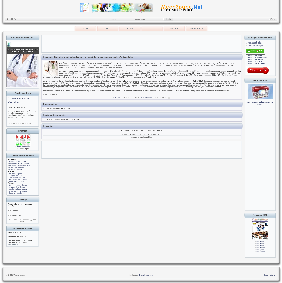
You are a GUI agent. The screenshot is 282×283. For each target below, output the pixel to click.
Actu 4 (16, 123)
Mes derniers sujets (255, 46)
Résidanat (174, 28)
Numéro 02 (260, 243)
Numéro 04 (260, 247)
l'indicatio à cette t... (17, 193)
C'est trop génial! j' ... (17, 169)
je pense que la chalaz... (18, 191)
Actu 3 (14, 123)
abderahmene (13, 244)
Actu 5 (18, 123)
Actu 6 (20, 123)
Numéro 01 (260, 241)
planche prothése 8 (22, 147)
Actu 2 (11, 123)
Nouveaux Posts (254, 42)
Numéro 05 (260, 249)
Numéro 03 (260, 245)
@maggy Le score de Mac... (20, 165)
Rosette (117, 97)
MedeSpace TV (196, 28)
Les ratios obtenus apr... (18, 179)
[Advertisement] (260, 160)
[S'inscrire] (270, 19)
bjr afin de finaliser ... (17, 173)
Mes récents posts (255, 44)
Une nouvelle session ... (18, 162)
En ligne (14, 211)
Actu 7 (23, 123)
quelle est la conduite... (18, 189)
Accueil (85, 28)
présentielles (16, 216)
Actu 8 (25, 123)
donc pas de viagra (16, 181)
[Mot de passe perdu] (273, 19)
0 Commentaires (146, 97)
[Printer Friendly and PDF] (255, 52)
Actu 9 (27, 123)
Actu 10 (30, 123)
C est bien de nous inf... (18, 167)
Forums (130, 28)
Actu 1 (9, 123)
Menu (108, 28)
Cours (152, 28)
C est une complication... (19, 185)
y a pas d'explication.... (18, 187)
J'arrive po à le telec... (18, 175)
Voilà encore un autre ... (18, 177)
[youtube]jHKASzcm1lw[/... (19, 163)
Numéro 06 (260, 251)
